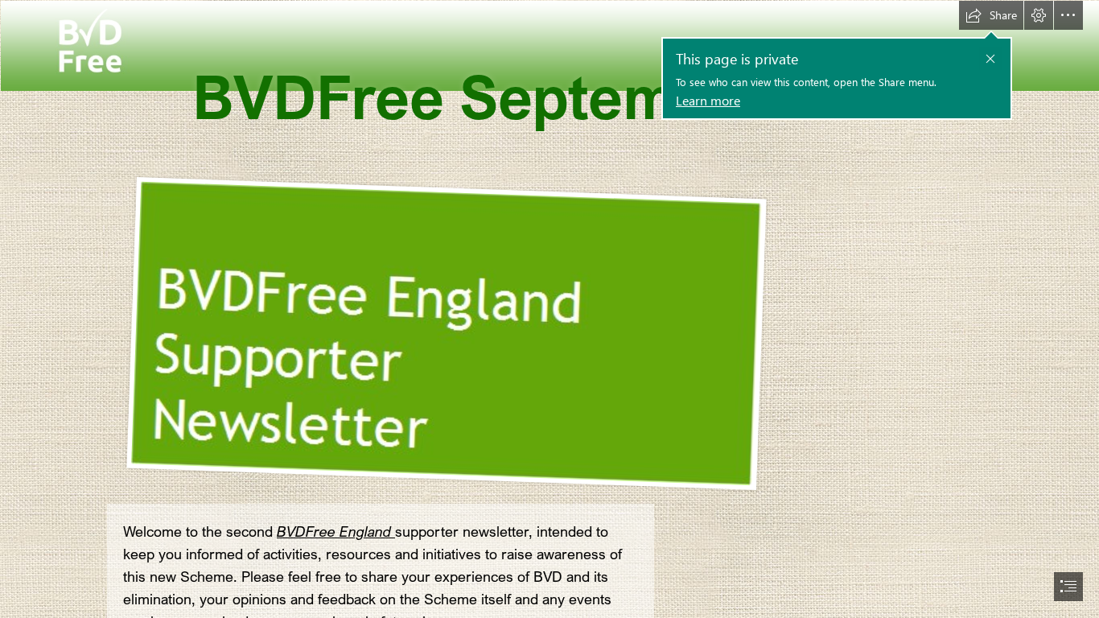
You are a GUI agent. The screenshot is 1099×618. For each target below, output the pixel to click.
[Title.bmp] (438, 333)
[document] (549, 309)
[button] (990, 58)
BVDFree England (336, 531)
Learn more (708, 100)
